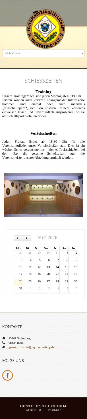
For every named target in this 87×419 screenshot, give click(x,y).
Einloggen (54, 410)
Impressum (33, 410)
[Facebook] (7, 375)
